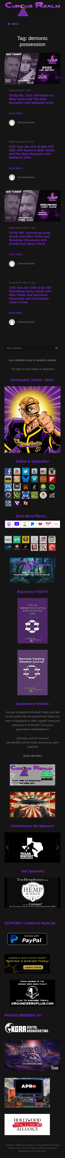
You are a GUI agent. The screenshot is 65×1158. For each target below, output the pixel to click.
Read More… (16, 113)
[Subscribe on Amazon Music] (17, 524)
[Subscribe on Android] (25, 524)
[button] (7, 847)
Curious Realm (25, 122)
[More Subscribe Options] (56, 524)
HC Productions (39, 1151)
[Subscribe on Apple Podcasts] (9, 524)
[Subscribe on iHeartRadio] (40, 524)
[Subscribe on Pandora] (32, 524)
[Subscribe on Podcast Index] (48, 524)
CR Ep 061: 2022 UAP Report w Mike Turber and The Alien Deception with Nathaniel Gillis (31, 99)
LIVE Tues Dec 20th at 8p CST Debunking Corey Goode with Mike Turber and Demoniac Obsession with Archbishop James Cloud (30, 295)
